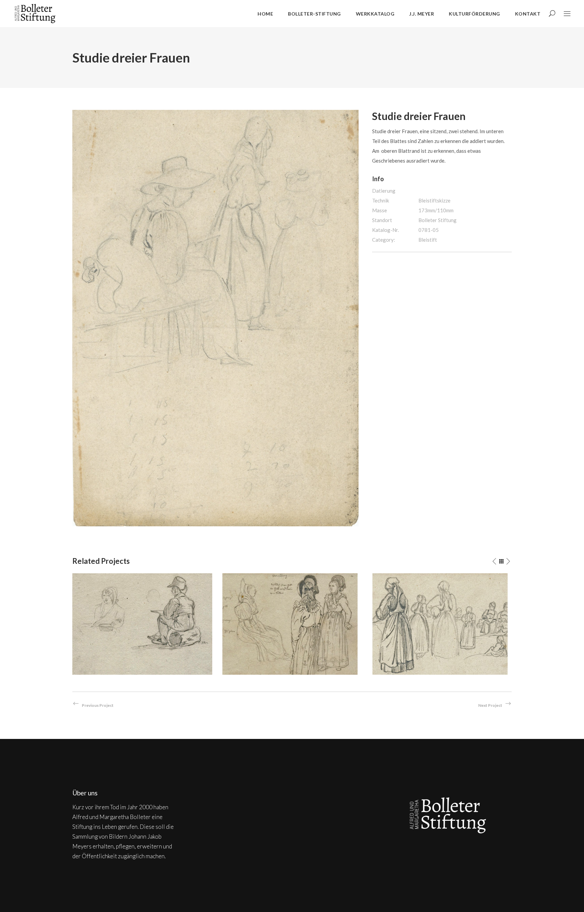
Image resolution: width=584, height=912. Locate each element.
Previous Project (98, 705)
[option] (142, 624)
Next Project (490, 705)
